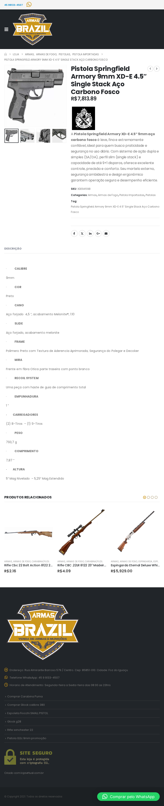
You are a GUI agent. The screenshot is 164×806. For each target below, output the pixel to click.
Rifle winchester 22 (20, 730)
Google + (98, 233)
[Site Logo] (32, 29)
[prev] (150, 69)
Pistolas (151, 195)
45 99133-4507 (13, 5)
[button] (7, 29)
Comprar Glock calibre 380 (26, 705)
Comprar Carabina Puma (25, 696)
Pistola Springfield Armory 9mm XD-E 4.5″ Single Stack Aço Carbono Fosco (115, 209)
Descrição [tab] (13, 249)
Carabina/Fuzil (41, 561)
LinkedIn (90, 233)
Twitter (82, 233)
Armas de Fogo (108, 195)
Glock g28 (14, 721)
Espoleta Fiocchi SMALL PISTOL (27, 713)
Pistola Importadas (131, 195)
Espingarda (145, 561)
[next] (157, 69)
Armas (92, 195)
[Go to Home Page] (5, 54)
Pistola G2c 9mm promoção (26, 738)
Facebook (74, 233)
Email (106, 233)
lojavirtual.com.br (32, 773)
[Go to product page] (28, 531)
